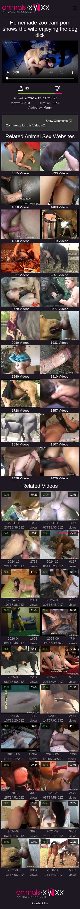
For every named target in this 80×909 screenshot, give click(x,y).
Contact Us (40, 903)
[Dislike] (58, 88)
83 (27, 88)
